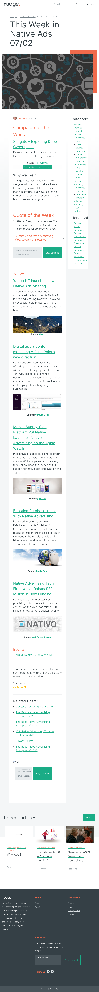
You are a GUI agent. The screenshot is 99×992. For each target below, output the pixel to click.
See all (89, 817)
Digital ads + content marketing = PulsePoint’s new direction (34, 351)
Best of (79, 141)
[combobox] (63, 4)
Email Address (43, 958)
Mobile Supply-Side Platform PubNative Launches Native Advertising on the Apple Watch (34, 438)
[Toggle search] (76, 4)
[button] (90, 4)
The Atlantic (42, 162)
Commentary (80, 164)
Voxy (41, 334)
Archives (78, 127)
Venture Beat (42, 414)
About (37, 907)
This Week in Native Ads (28, 17)
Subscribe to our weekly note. (27, 250)
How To (79, 191)
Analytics (78, 124)
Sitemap (71, 914)
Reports (80, 161)
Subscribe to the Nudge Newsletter (24, 771)
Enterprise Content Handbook (79, 246)
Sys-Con (41, 498)
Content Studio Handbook (79, 226)
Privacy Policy (74, 910)
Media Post (41, 571)
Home (12, 17)
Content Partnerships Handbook (80, 236)
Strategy (80, 197)
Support (71, 903)
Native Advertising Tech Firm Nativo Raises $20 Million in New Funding (33, 588)
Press (70, 907)
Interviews (81, 151)
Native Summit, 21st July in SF (34, 654)
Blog (16, 17)
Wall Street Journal (41, 637)
